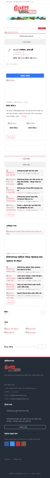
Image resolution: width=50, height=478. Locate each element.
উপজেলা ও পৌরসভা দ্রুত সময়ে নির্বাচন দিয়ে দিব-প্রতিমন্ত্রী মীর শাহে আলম (29, 206)
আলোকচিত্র (7, 459)
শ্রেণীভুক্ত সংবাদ (24, 253)
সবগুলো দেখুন (10, 214)
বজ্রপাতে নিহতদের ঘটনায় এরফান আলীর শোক (29, 293)
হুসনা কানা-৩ (32, 127)
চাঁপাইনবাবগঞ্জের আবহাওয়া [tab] (26, 36)
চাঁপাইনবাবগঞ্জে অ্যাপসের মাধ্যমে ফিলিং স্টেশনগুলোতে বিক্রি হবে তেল (27, 197)
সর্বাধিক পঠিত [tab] (26, 164)
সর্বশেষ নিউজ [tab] (26, 159)
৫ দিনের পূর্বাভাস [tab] (26, 42)
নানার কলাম (25, 102)
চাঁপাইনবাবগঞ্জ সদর (21, 173)
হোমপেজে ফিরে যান (13, 32)
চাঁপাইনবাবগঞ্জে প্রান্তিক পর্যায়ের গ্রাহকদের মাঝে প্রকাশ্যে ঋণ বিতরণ (28, 268)
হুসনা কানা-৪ (11, 105)
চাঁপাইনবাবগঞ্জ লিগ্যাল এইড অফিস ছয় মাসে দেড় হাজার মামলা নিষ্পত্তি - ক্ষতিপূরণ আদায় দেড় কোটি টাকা (30, 181)
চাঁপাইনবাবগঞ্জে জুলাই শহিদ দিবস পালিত (27, 171)
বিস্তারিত (24, 116)
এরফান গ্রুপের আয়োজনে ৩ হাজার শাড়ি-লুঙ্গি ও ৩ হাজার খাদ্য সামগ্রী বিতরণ (29, 277)
